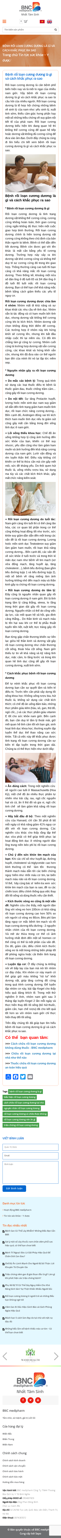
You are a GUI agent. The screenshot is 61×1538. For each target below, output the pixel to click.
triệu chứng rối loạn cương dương (21, 1125)
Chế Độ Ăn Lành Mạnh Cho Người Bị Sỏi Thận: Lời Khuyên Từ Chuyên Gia (29, 1265)
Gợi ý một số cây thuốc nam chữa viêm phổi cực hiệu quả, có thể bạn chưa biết (29, 1244)
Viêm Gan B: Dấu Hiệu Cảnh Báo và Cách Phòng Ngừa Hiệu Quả (28, 1309)
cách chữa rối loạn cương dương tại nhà (24, 1103)
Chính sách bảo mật (12, 1477)
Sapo (38, 1533)
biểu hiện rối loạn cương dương (19, 1097)
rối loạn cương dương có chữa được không (25, 1114)
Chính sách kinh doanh (14, 1460)
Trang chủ (10, 55)
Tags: (5, 1091)
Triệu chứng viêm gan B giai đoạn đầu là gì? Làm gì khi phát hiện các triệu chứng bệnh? (30, 1276)
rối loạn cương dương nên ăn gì (19, 1119)
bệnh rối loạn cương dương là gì (25, 1091)
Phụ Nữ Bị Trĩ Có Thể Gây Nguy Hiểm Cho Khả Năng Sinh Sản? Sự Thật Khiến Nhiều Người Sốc (28, 1287)
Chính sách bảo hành (13, 1471)
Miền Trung (8, 1439)
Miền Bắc (7, 1434)
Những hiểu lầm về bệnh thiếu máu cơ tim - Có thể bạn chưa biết (28, 1331)
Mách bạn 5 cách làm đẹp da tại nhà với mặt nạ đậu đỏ (29, 1320)
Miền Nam (8, 1445)
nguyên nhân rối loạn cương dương (21, 1108)
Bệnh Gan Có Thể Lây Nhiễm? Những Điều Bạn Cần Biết (30, 1233)
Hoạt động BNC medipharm (17, 1210)
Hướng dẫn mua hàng (13, 1482)
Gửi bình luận (14, 1188)
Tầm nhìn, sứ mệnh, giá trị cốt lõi (19, 1418)
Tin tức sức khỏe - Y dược (16, 1216)
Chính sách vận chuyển (14, 1466)
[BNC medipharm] (30, 1383)
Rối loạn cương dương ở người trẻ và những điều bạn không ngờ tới (29, 1298)
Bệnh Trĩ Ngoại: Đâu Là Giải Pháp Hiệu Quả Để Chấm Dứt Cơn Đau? (27, 1254)
